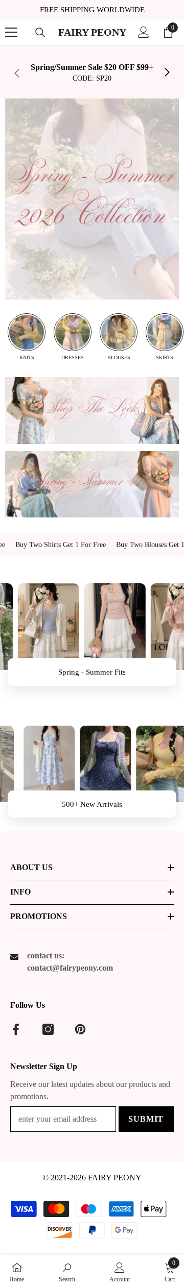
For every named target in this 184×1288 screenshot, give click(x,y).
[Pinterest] (80, 1029)
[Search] (40, 33)
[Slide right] (166, 73)
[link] (92, 73)
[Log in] (143, 32)
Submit (146, 1118)
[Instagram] (48, 1029)
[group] (26, 337)
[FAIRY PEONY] (92, 199)
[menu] (11, 32)
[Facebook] (16, 1029)
